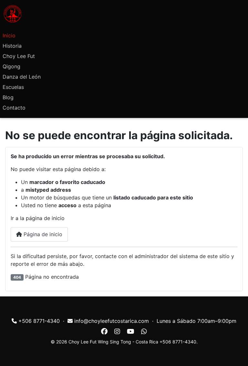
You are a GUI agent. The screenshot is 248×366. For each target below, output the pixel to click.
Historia (12, 46)
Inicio (9, 35)
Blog (8, 97)
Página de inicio (42, 234)
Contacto (14, 107)
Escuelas (13, 87)
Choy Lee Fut (19, 56)
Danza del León (22, 76)
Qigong (11, 66)
